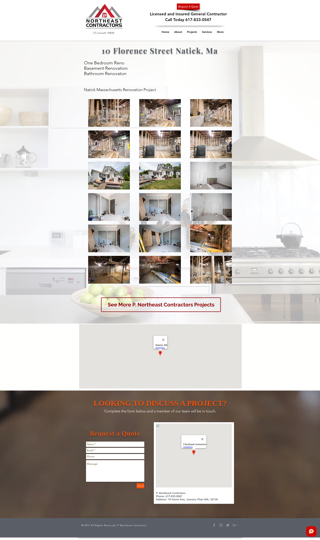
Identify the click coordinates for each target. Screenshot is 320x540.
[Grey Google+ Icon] (234, 525)
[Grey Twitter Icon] (228, 525)
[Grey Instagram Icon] (221, 525)
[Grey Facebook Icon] (214, 525)
